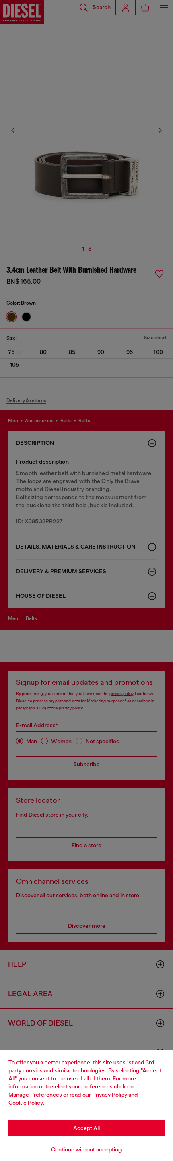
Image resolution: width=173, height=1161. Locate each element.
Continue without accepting (86, 1149)
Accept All (86, 1128)
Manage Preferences (35, 1094)
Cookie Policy (25, 1102)
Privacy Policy (109, 1094)
